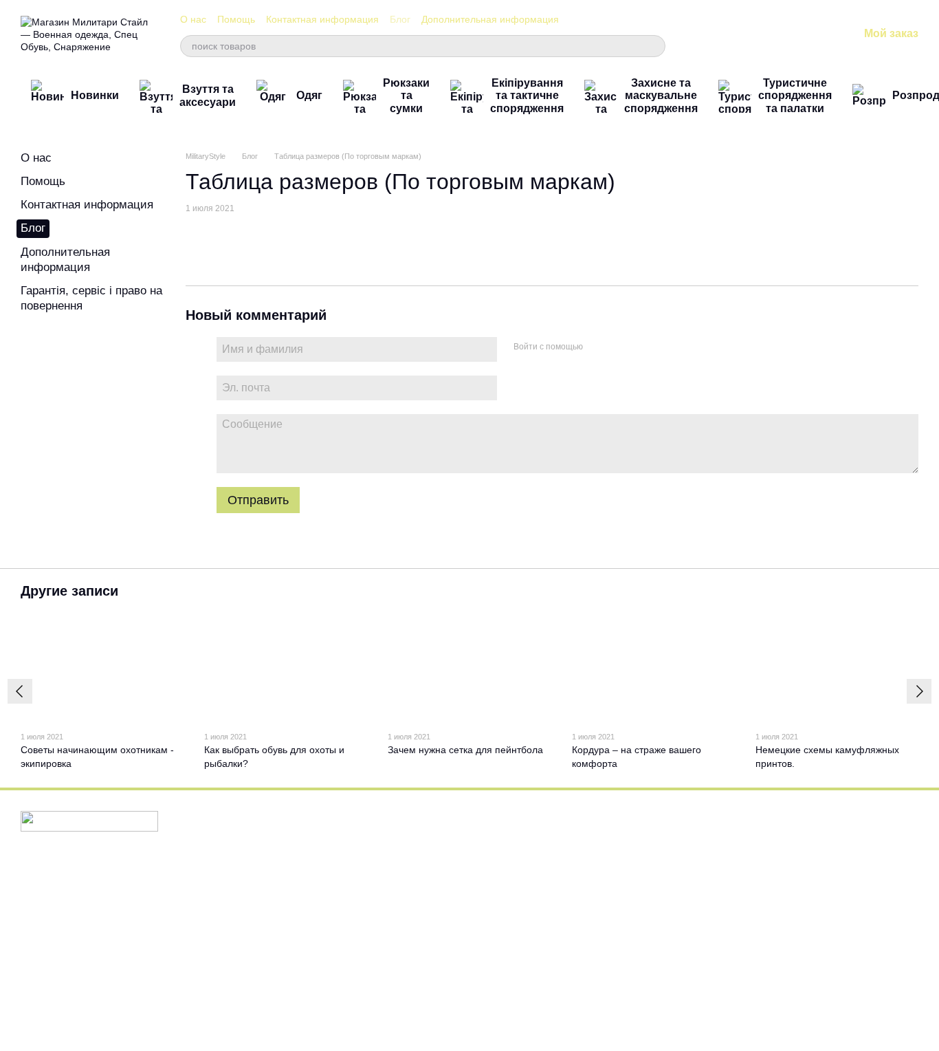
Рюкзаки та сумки (406, 95)
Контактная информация (322, 19)
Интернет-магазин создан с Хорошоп (86, 1023)
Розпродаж (349, 990)
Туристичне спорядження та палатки (795, 95)
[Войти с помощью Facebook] (598, 347)
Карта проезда (811, 961)
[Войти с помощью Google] (620, 347)
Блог (400, 19)
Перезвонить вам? (669, 873)
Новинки (95, 95)
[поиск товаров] (654, 46)
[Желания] (776, 34)
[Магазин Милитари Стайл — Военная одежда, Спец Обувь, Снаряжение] (89, 820)
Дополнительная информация (490, 19)
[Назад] (20, 691)
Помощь (236, 19)
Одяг (309, 95)
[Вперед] (919, 691)
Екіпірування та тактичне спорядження (527, 95)
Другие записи (69, 590)
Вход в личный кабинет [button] (528, 835)
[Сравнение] (740, 34)
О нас (193, 19)
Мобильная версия (71, 875)
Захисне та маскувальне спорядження (661, 95)
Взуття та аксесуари (207, 95)
